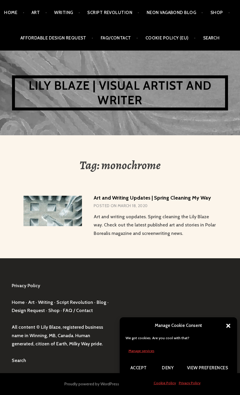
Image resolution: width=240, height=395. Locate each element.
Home (10, 12)
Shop (216, 12)
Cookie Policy (165, 383)
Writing (63, 12)
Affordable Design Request (53, 38)
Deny (168, 367)
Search (211, 38)
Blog (101, 302)
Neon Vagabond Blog (171, 12)
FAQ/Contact (116, 38)
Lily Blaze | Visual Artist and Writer (120, 92)
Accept (139, 367)
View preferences (207, 367)
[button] (228, 326)
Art (36, 12)
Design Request (28, 310)
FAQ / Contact (78, 310)
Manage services (141, 351)
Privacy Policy (189, 383)
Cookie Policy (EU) (167, 38)
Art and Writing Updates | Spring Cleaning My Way (152, 198)
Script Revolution (109, 12)
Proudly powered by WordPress (91, 384)
